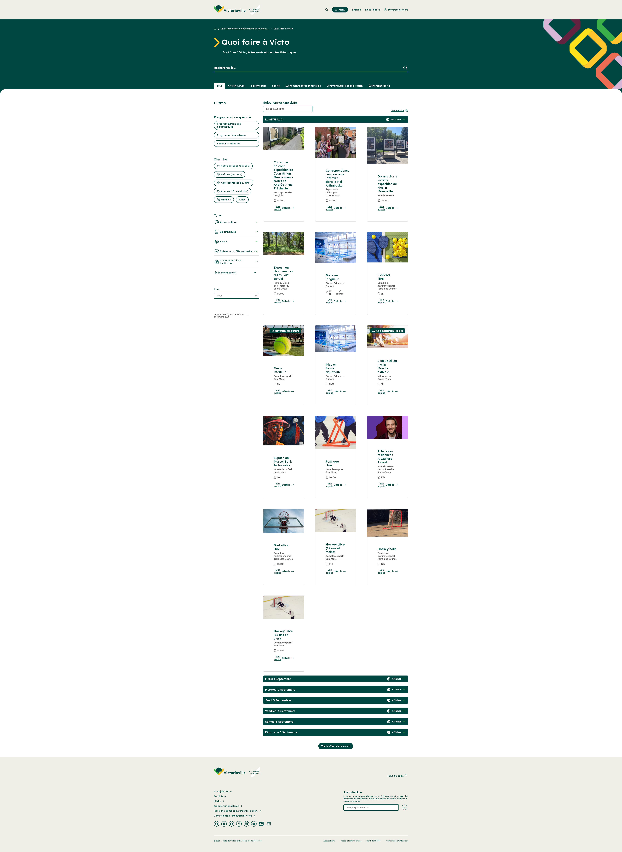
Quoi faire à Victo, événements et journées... (244, 28)
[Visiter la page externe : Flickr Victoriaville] (261, 824)
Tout (219, 85)
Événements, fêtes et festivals (303, 85)
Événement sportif (379, 85)
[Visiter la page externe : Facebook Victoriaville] (216, 824)
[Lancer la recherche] (405, 68)
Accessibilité (329, 841)
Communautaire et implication (345, 85)
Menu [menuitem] (342, 9)
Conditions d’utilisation (397, 841)
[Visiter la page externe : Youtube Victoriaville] (254, 824)
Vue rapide (277, 208)
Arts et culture (236, 85)
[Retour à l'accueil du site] (216, 28)
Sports (276, 85)
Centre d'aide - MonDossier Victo (233, 815)
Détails (286, 207)
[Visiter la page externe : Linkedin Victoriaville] (246, 824)
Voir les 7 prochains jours (335, 746)
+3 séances (340, 292)
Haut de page (395, 775)
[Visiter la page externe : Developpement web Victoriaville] (268, 824)
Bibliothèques (258, 85)
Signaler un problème (226, 806)
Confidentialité (373, 841)
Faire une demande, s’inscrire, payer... (236, 810)
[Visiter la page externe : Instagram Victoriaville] (239, 824)
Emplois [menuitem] (356, 9)
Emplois (218, 796)
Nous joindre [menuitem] (372, 9)
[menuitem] (237, 10)
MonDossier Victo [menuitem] (398, 9)
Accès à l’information (351, 841)
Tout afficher (397, 110)
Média (217, 801)
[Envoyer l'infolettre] (404, 807)
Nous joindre (221, 791)
